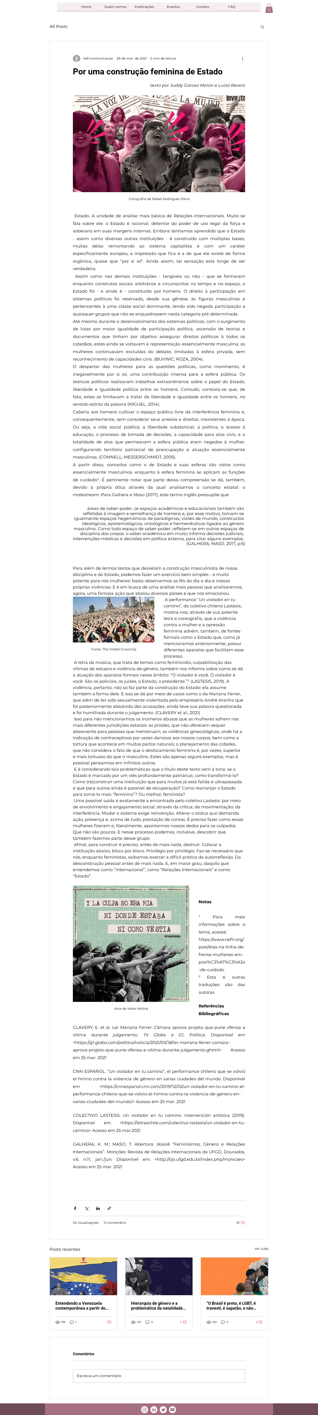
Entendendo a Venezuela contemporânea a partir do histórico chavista (80, 1306)
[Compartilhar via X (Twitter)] (86, 1208)
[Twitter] (163, 1409)
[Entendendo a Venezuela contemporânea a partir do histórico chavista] (83, 1276)
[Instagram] (144, 1409)
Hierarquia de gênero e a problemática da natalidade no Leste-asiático (157, 1306)
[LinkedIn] (153, 1409)
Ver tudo (261, 1249)
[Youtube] (172, 1409)
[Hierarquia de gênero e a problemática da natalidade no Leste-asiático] (159, 1276)
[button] (269, 8)
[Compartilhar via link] (109, 1208)
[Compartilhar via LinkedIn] (98, 1208)
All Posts (59, 26)
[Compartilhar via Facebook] (75, 1208)
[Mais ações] (242, 58)
